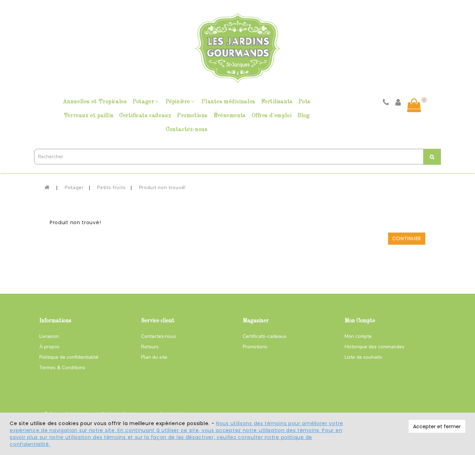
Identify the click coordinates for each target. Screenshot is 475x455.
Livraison (49, 336)
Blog (303, 116)
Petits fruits (111, 187)
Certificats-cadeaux (264, 336)
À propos (49, 346)
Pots (304, 102)
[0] (414, 105)
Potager (143, 102)
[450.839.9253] (386, 103)
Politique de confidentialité (68, 357)
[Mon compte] (398, 103)
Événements (230, 116)
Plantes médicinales (228, 102)
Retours (150, 346)
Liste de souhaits (363, 357)
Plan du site (154, 357)
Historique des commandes (374, 346)
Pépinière (178, 102)
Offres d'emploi (272, 116)
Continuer (406, 238)
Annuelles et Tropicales (95, 102)
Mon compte (358, 336)
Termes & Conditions (62, 367)
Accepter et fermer (437, 426)
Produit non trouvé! (162, 187)
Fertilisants (277, 102)
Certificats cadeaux (145, 116)
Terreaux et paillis (88, 116)
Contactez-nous (186, 129)
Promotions (192, 116)
